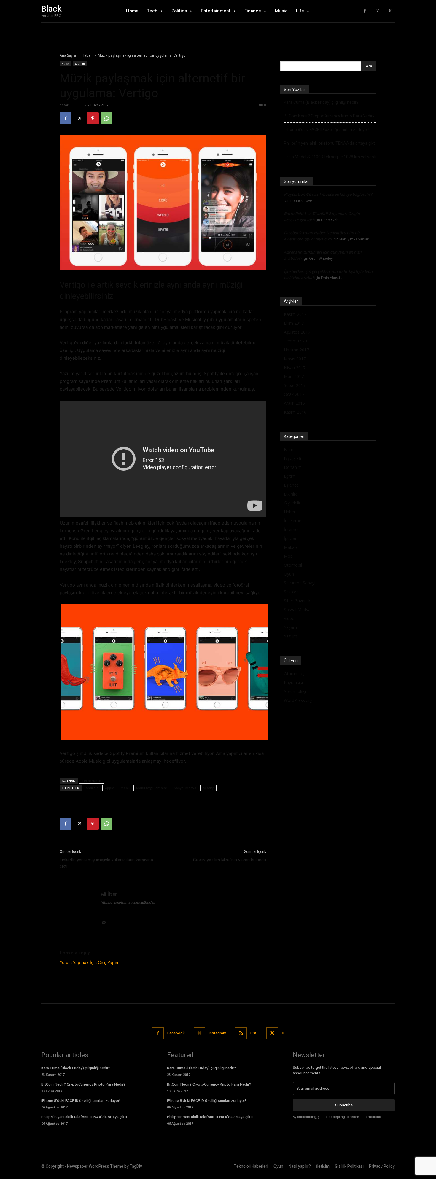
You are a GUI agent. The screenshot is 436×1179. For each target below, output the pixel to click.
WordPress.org (298, 700)
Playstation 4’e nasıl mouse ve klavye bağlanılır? (328, 194)
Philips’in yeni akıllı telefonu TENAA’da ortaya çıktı (330, 143)
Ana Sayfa (68, 55)
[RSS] (241, 1033)
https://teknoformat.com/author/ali (128, 902)
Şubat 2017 (294, 385)
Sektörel (292, 592)
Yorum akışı (295, 691)
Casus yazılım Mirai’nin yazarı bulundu (229, 860)
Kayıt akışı (293, 682)
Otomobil (293, 565)
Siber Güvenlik (297, 600)
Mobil (125, 788)
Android (92, 788)
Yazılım (80, 64)
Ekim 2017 (294, 323)
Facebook (176, 1033)
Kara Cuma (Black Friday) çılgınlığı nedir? (321, 102)
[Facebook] (365, 11)
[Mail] (106, 923)
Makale (291, 547)
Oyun (289, 574)
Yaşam (290, 627)
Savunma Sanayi (299, 583)
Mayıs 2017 (295, 358)
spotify (208, 788)
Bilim (288, 449)
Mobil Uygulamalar (151, 788)
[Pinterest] (93, 118)
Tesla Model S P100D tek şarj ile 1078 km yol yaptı (330, 156)
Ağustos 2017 (297, 332)
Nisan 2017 (294, 367)
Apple (109, 788)
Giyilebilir (292, 503)
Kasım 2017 (295, 314)
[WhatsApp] (106, 118)
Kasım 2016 (295, 412)
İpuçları (290, 538)
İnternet (291, 529)
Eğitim (290, 476)
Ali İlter (76, 105)
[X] (390, 11)
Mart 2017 (294, 376)
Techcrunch (91, 780)
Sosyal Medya (185, 788)
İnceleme (292, 520)
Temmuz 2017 (298, 341)
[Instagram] (377, 11)
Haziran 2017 (296, 350)
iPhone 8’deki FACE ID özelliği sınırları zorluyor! (326, 129)
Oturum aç (294, 673)
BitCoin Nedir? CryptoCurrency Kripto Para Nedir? (329, 116)
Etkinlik (290, 494)
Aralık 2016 (294, 403)
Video (289, 618)
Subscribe (344, 1105)
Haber (87, 55)
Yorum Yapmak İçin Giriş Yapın (89, 962)
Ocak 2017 (294, 394)
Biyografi (292, 458)
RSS (253, 1033)
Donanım (293, 467)
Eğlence (291, 485)
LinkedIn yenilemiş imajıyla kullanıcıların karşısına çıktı (106, 863)
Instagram (217, 1033)
